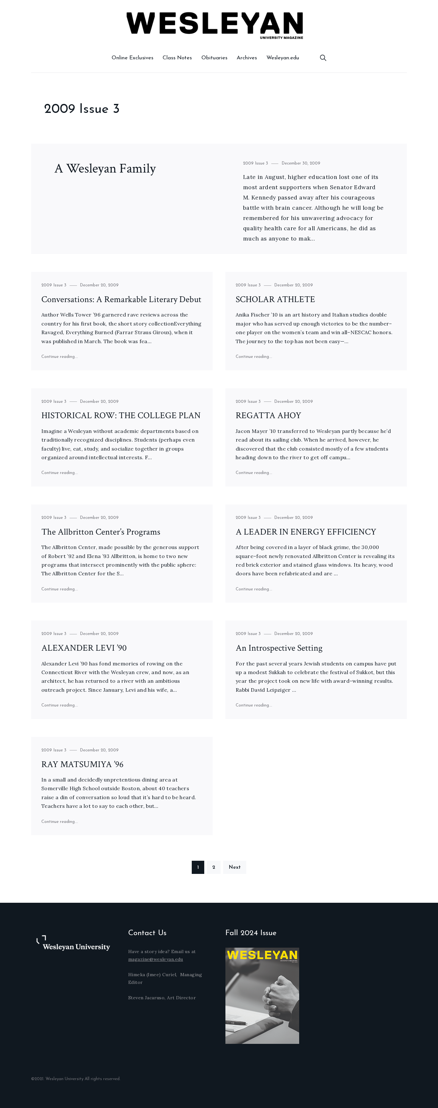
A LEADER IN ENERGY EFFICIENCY (306, 532)
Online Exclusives (132, 58)
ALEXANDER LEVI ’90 (84, 648)
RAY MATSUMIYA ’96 (82, 764)
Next (235, 867)
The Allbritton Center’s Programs (100, 532)
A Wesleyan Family (105, 168)
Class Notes (177, 58)
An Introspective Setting (279, 648)
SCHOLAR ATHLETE (275, 299)
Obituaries (214, 58)
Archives (247, 58)
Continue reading (59, 357)
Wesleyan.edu (282, 58)
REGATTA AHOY (268, 415)
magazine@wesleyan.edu (155, 959)
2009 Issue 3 (255, 163)
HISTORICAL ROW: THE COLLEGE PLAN (121, 415)
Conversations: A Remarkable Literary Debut (121, 299)
